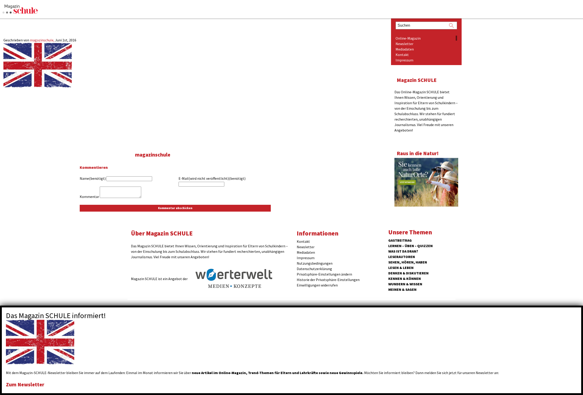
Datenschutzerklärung (314, 268)
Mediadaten (405, 49)
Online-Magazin (408, 38)
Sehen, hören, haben (407, 262)
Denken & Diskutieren (408, 273)
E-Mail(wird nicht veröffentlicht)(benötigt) (212, 178)
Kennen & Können (404, 278)
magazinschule (152, 154)
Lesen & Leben (401, 267)
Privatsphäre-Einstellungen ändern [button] (324, 274)
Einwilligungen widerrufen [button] (317, 285)
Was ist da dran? (403, 251)
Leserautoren (401, 256)
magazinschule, (42, 40)
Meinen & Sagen (402, 289)
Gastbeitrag (400, 240)
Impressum (404, 60)
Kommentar (89, 196)
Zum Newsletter (25, 384)
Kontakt (402, 54)
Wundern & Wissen (405, 284)
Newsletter (404, 43)
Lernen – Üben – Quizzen (410, 245)
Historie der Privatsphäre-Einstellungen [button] (328, 279)
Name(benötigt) (93, 178)
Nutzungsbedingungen (314, 263)
